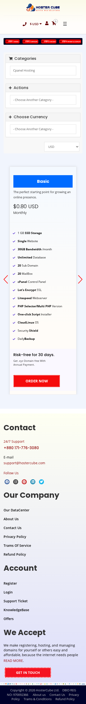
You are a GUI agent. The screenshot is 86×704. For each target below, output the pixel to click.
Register (10, 583)
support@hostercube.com (24, 463)
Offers (9, 618)
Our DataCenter (16, 510)
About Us (11, 519)
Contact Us (13, 527)
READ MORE (13, 660)
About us (39, 695)
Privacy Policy (15, 536)
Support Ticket (16, 601)
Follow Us (11, 473)
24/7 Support (14, 441)
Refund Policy (15, 554)
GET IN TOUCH (28, 672)
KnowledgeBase (16, 610)
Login (8, 592)
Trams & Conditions (38, 699)
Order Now (37, 381)
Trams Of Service (17, 545)
